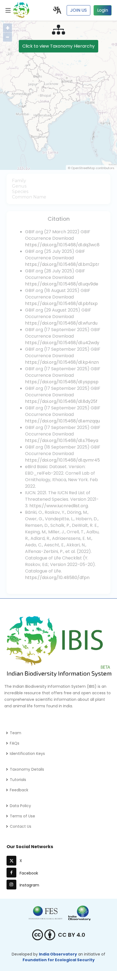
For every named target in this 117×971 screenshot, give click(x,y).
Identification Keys (27, 753)
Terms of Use (22, 816)
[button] (57, 10)
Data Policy (20, 806)
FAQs (14, 743)
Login (102, 10)
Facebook (27, 873)
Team (15, 733)
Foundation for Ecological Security (59, 960)
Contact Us (20, 826)
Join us (78, 10)
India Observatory (58, 954)
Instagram (28, 885)
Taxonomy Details (27, 769)
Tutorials (18, 780)
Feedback (19, 790)
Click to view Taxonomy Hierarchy (58, 46)
